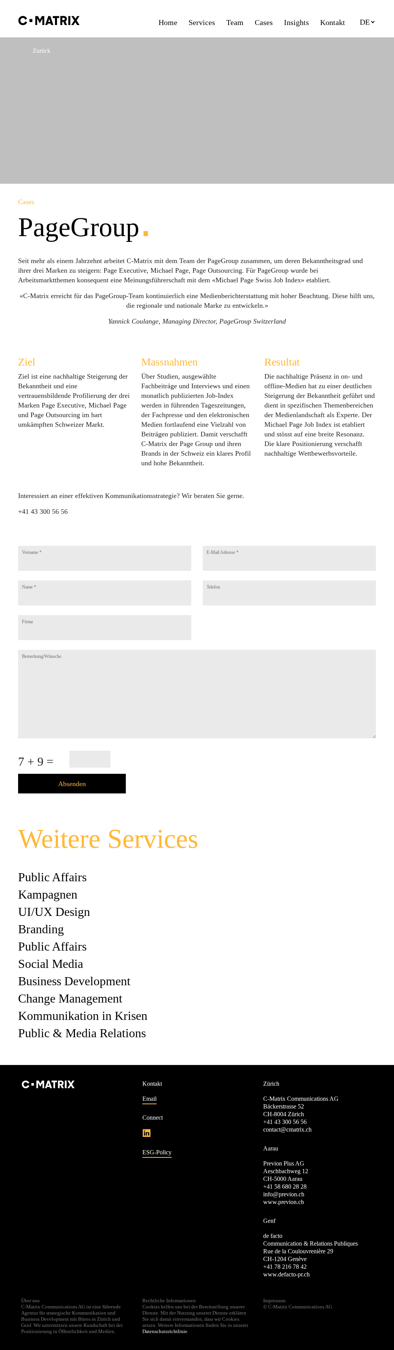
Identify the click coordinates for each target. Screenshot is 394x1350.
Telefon (213, 587)
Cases (264, 22)
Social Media (50, 964)
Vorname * (32, 552)
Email (149, 1098)
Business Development (74, 981)
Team (235, 22)
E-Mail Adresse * (223, 552)
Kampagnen (47, 894)
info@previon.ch (283, 1194)
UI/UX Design (54, 912)
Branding (41, 929)
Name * (29, 587)
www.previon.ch (283, 1202)
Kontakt (332, 22)
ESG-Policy (157, 1152)
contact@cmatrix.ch (287, 1129)
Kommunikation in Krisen (82, 1016)
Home (168, 22)
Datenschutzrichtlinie (164, 1331)
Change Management (70, 998)
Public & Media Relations (82, 1033)
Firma (27, 621)
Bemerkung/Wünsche (41, 656)
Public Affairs (52, 877)
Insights (296, 22)
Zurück (41, 50)
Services (202, 22)
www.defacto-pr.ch (286, 1274)
